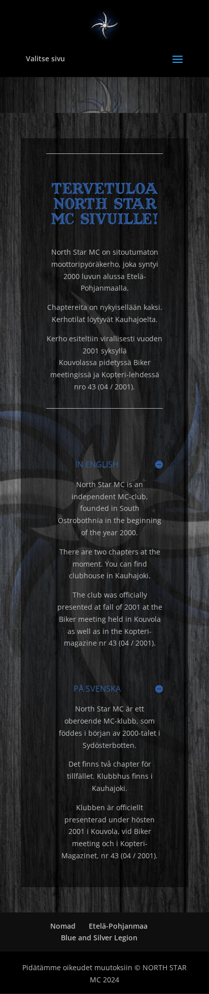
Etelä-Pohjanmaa (118, 926)
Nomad (63, 926)
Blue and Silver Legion (99, 937)
